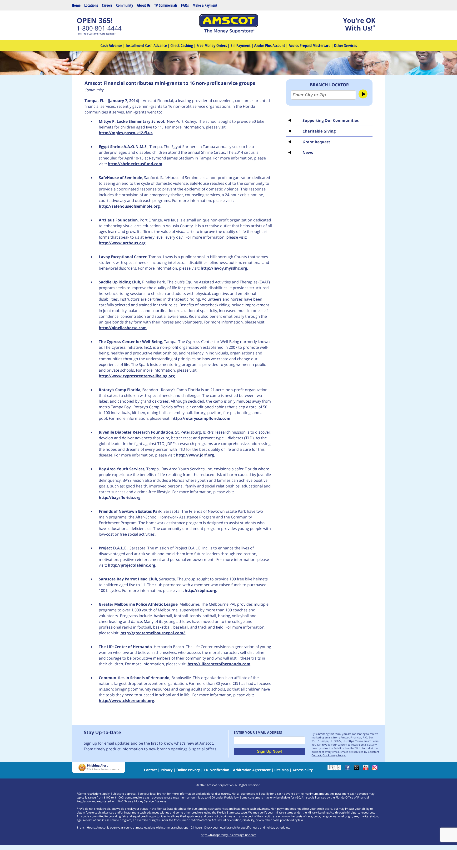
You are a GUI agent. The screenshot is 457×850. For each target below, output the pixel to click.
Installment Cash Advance (146, 45)
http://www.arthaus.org (122, 243)
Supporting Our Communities (331, 120)
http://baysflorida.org (119, 497)
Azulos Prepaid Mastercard (309, 45)
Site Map (281, 770)
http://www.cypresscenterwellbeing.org (137, 376)
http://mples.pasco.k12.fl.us (126, 132)
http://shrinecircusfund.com (135, 163)
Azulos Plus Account (269, 45)
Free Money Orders (212, 45)
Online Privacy (188, 770)
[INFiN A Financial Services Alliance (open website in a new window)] (336, 769)
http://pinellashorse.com (123, 327)
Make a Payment (205, 5)
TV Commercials (165, 5)
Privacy (167, 770)
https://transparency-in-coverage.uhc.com (228, 835)
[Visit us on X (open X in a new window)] (358, 769)
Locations (91, 5)
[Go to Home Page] (228, 32)
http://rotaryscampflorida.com (200, 418)
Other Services (345, 45)
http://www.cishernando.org (126, 700)
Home (76, 5)
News (308, 152)
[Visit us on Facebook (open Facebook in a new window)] (349, 769)
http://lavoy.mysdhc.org (224, 268)
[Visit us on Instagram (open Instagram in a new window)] (376, 769)
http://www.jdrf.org (195, 455)
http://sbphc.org (200, 590)
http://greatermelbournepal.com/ (152, 632)
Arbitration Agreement (252, 770)
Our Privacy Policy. (334, 755)
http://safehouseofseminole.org (129, 206)
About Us (143, 5)
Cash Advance (111, 45)
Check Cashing (181, 45)
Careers (107, 5)
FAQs (185, 5)
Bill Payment (240, 45)
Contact (150, 770)
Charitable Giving (319, 131)
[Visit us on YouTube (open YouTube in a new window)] (367, 769)
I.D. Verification (216, 770)
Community (124, 5)
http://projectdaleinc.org (131, 565)
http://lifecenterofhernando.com (219, 663)
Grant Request (316, 141)
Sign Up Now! (269, 751)
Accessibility (303, 770)
